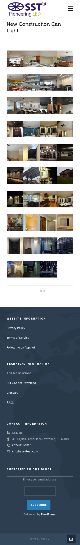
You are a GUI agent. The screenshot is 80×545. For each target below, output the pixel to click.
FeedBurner (49, 514)
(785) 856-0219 (21, 445)
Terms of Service (18, 338)
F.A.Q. (10, 402)
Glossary (12, 393)
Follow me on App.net (21, 347)
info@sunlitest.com (25, 451)
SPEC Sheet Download (21, 383)
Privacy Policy (16, 328)
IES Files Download (19, 373)
